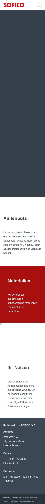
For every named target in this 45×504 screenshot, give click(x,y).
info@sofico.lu (11, 463)
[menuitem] (32, 5)
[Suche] (32, 5)
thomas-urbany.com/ (31, 498)
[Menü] (38, 5)
